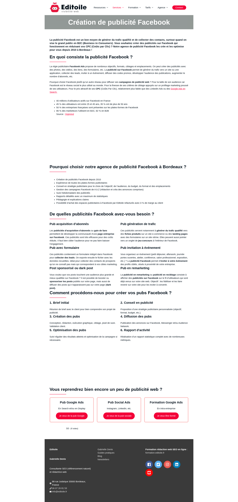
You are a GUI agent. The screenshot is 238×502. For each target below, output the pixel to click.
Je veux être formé (166, 416)
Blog (100, 456)
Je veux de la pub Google (71, 416)
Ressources (99, 7)
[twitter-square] (159, 464)
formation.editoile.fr (154, 453)
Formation (133, 7)
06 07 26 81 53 (59, 488)
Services (117, 7)
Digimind (69, 114)
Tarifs (148, 7)
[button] (179, 7)
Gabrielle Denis (105, 449)
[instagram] (168, 464)
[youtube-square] (149, 472)
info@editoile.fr (59, 491)
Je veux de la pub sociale (119, 416)
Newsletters (103, 459)
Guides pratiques (106, 453)
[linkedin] (177, 464)
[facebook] (149, 464)
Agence (161, 7)
